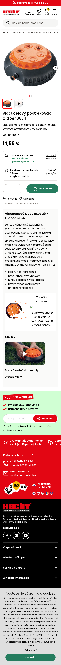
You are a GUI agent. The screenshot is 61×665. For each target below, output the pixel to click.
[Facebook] (7, 535)
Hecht (6, 32)
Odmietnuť (30, 650)
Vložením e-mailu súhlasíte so (27, 428)
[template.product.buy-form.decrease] (7, 189)
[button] (29, 12)
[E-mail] (5, 473)
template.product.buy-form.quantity (13, 189)
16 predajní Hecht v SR (44, 485)
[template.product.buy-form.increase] (19, 189)
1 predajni (30, 170)
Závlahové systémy (36, 32)
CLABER (54, 32)
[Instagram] (16, 535)
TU (15, 635)
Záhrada (17, 32)
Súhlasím (30, 657)
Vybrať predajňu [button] (51, 171)
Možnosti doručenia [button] (50, 157)
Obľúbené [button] (28, 198)
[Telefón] (5, 463)
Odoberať (47, 418)
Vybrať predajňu (21, 176)
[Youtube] (25, 535)
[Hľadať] (8, 23)
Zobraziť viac (10, 134)
